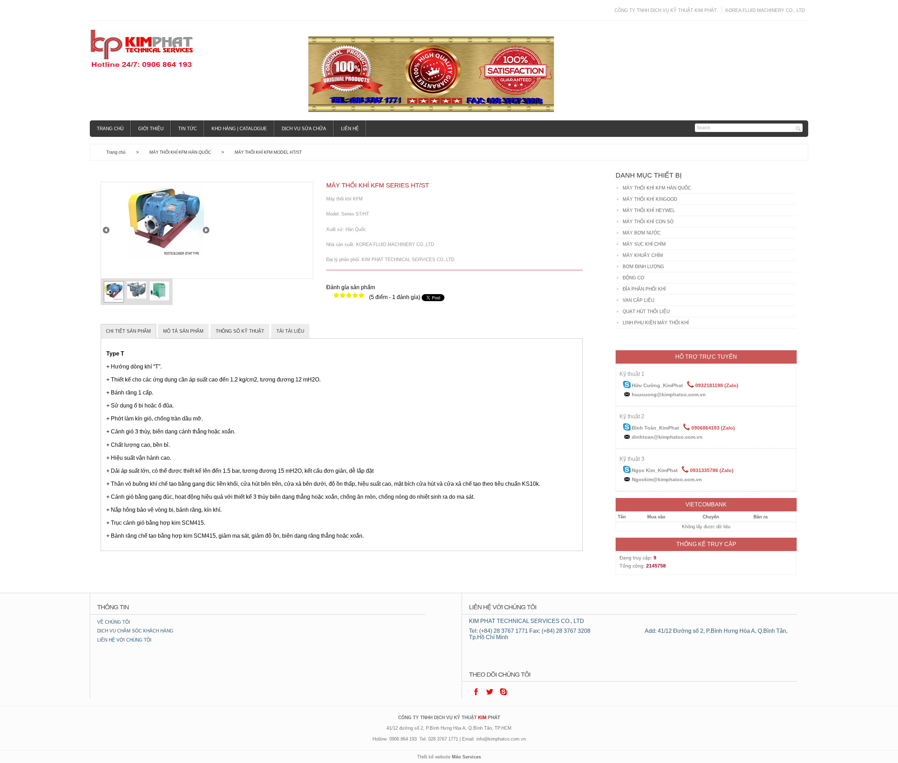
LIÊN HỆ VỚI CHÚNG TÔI (124, 640)
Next (206, 230)
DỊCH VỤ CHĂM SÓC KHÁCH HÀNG (135, 630)
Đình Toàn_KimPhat (655, 428)
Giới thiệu (150, 128)
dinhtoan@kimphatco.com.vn (667, 437)
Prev (106, 230)
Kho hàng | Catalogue (239, 128)
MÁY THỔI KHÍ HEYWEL (649, 210)
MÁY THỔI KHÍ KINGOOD (650, 199)
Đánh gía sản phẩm (350, 287)
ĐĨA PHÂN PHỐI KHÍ (644, 289)
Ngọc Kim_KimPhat (655, 470)
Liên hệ (350, 128)
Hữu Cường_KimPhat (657, 385)
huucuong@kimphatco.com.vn (669, 394)
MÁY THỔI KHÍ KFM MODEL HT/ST (268, 152)
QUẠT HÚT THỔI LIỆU (646, 311)
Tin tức (187, 128)
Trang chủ (110, 128)
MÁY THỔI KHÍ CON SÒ (648, 221)
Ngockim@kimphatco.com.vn (667, 479)
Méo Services (466, 756)
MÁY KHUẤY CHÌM (643, 255)
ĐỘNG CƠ (633, 277)
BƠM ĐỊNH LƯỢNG (643, 266)
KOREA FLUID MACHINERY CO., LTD (765, 10)
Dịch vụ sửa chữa (304, 128)
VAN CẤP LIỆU (638, 300)
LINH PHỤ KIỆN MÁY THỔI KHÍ (656, 322)
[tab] (128, 331)
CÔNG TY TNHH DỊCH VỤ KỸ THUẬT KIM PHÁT (666, 10)
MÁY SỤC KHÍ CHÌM (644, 244)
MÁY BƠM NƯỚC (642, 232)
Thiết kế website (433, 756)
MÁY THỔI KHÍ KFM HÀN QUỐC (180, 152)
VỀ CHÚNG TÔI (113, 622)
